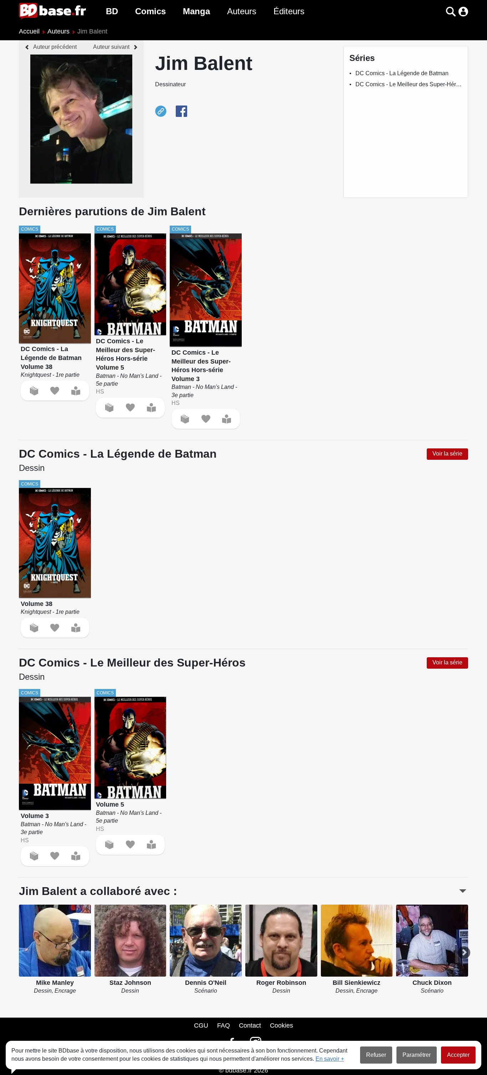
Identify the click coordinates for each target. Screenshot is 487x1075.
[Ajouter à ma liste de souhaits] (54, 390)
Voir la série (447, 454)
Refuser (376, 1055)
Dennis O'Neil (205, 982)
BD (112, 11)
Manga (196, 11)
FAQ (223, 1025)
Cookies (281, 1025)
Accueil (29, 31)
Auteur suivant (111, 47)
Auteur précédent (55, 47)
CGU (201, 1025)
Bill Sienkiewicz (356, 982)
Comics (150, 11)
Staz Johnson (130, 982)
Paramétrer (417, 1055)
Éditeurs (288, 11)
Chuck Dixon (432, 982)
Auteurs (241, 11)
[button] (438, 11)
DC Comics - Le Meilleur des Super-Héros (408, 84)
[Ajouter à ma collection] (34, 390)
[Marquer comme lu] (75, 390)
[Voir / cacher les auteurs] (462, 891)
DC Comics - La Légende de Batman (401, 73)
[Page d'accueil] (52, 11)
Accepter (458, 1055)
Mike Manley (55, 982)
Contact (250, 1025)
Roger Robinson (281, 982)
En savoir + (330, 1059)
